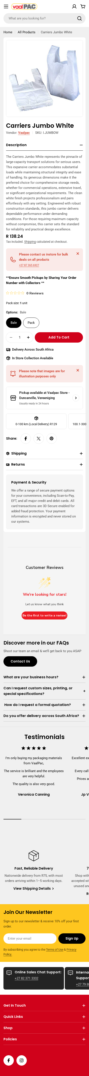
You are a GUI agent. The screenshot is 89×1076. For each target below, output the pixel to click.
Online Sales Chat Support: (38, 972)
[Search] (79, 18)
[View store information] (75, 397)
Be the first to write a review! (44, 615)
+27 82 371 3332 (26, 978)
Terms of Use (54, 949)
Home (7, 32)
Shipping (30, 241)
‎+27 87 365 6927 (29, 265)
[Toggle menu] (6, 6)
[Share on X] (38, 438)
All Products (26, 32)
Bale (14, 323)
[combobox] (44, 18)
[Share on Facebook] (26, 438)
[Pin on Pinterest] (51, 438)
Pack (31, 323)
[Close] (78, 253)
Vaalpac (24, 133)
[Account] (74, 6)
